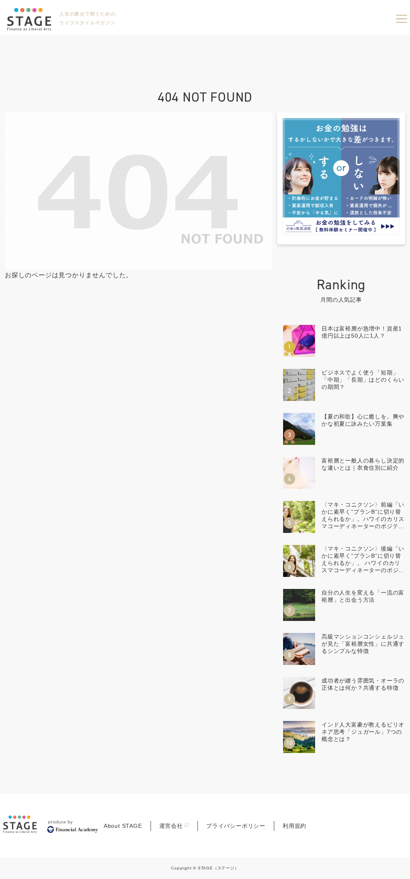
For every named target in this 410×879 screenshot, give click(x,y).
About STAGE (123, 826)
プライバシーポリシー (235, 826)
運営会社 (171, 826)
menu (401, 19)
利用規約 (294, 826)
